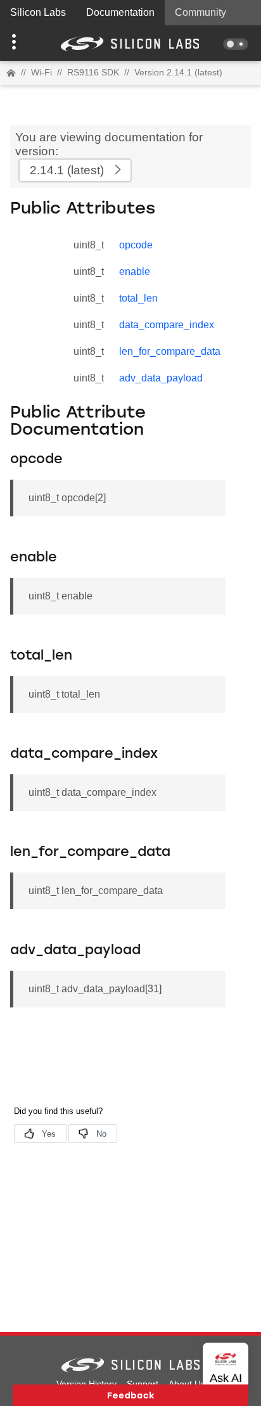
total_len (138, 298)
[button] (19, 43)
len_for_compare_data (169, 351)
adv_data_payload (161, 378)
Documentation (120, 12)
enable (134, 271)
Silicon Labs (38, 12)
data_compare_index (166, 324)
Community (200, 12)
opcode (136, 245)
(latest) (67, 170)
